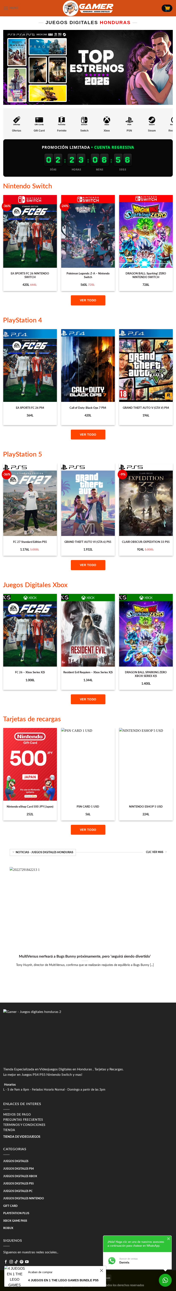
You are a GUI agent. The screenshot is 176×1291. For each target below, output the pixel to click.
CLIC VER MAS (154, 852)
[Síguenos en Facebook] (6, 1262)
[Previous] (3, 245)
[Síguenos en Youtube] (27, 1262)
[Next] (172, 245)
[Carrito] (167, 8)
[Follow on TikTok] (16, 1262)
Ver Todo (88, 300)
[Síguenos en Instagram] (11, 1262)
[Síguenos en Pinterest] (21, 1262)
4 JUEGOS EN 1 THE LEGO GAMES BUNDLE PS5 (63, 1280)
